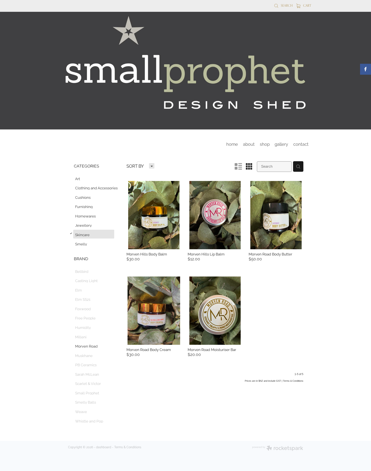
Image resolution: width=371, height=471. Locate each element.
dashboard (103, 447)
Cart (306, 5)
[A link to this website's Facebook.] (365, 69)
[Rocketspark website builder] (277, 448)
